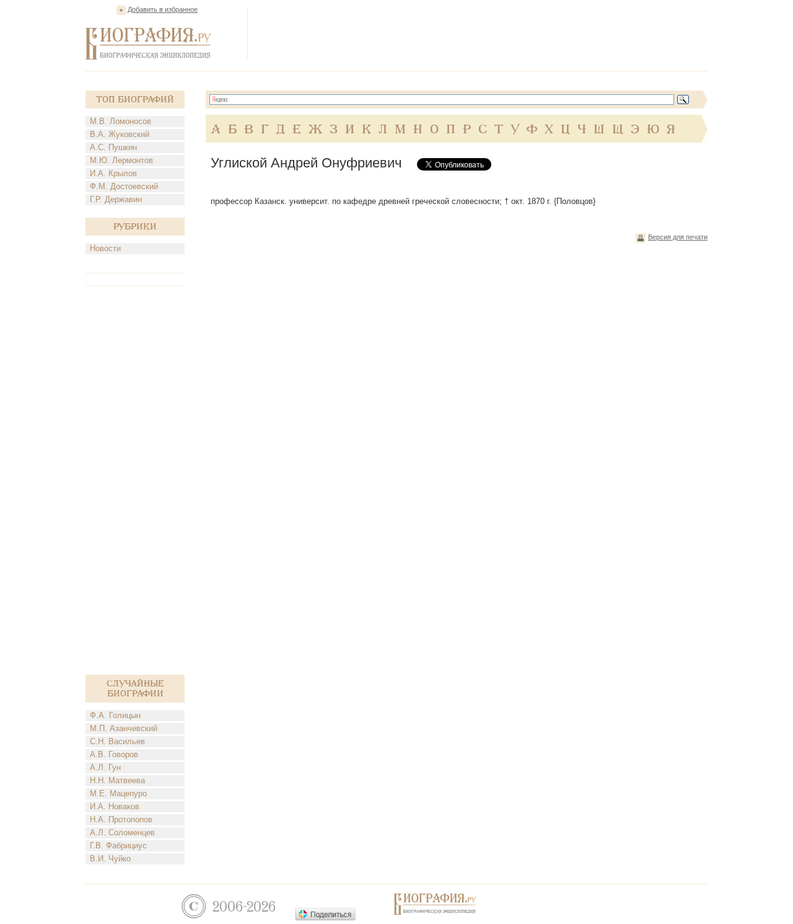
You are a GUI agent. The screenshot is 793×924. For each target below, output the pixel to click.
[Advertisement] (482, 33)
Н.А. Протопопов (121, 819)
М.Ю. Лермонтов (121, 160)
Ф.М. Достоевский (124, 186)
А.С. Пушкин (113, 147)
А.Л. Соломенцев (122, 832)
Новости (105, 248)
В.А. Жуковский (119, 134)
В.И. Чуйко (110, 858)
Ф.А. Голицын (115, 715)
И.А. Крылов (113, 173)
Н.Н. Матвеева (117, 780)
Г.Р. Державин (116, 199)
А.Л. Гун (105, 767)
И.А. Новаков (114, 806)
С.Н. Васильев (117, 741)
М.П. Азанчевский (123, 728)
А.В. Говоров (114, 754)
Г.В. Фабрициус (118, 845)
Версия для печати (678, 237)
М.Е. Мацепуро (118, 793)
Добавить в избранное (163, 9)
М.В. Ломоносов (120, 121)
